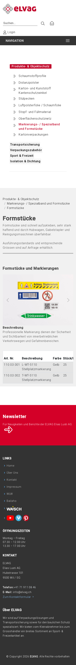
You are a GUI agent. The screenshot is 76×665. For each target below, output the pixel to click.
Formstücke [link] (15, 208)
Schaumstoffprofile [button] (32, 76)
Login (11, 32)
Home (10, 465)
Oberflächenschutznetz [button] (35, 118)
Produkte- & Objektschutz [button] (31, 66)
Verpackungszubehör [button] (26, 150)
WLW (10, 494)
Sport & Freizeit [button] (22, 155)
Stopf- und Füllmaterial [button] (35, 112)
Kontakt (12, 479)
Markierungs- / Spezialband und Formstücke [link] (38, 203)
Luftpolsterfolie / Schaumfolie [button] (40, 105)
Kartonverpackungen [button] (33, 134)
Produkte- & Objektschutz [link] (21, 199)
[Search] (41, 22)
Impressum (14, 486)
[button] (8, 300)
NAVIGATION (15, 40)
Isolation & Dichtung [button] (25, 161)
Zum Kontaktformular (17, 596)
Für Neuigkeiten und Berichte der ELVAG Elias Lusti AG (37, 424)
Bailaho (12, 501)
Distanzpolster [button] (29, 82)
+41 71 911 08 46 (25, 587)
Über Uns (12, 472)
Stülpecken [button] (26, 98)
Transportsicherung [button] (25, 144)
